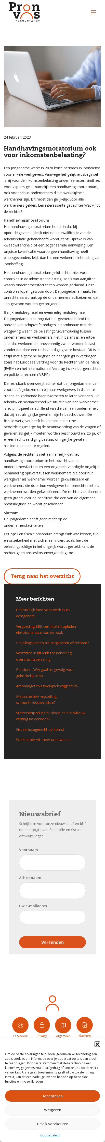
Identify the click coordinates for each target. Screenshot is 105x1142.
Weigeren (52, 1109)
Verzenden (52, 942)
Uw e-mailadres (33, 905)
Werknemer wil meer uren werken (44, 739)
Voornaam (28, 849)
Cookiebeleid (50, 1135)
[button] (97, 1044)
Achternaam (30, 877)
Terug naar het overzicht (42, 576)
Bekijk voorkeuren (52, 1123)
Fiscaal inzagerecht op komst (40, 729)
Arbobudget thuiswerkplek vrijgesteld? (47, 686)
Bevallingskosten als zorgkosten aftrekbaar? (52, 642)
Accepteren (53, 1095)
